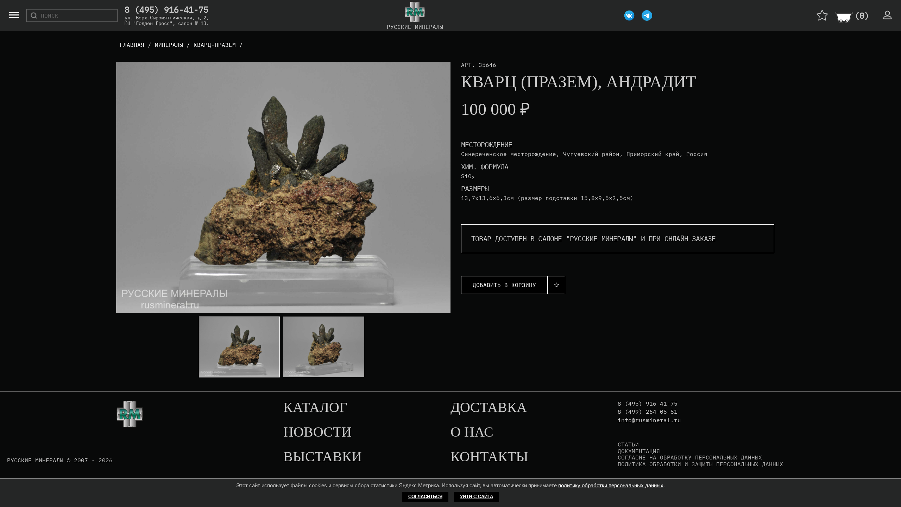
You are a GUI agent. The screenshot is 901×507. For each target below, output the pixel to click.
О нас (471, 432)
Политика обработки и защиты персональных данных (700, 464)
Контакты (489, 457)
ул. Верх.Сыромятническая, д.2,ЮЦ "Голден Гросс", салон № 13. (167, 20)
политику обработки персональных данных (610, 485)
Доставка (488, 407)
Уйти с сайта (476, 496)
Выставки (322, 457)
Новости (317, 432)
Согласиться (425, 496)
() (862, 15)
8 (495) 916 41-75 (648, 403)
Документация (639, 451)
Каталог (315, 407)
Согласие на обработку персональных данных (690, 457)
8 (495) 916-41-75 (166, 10)
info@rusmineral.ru (649, 420)
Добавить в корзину (504, 284)
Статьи (628, 444)
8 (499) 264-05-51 (648, 411)
